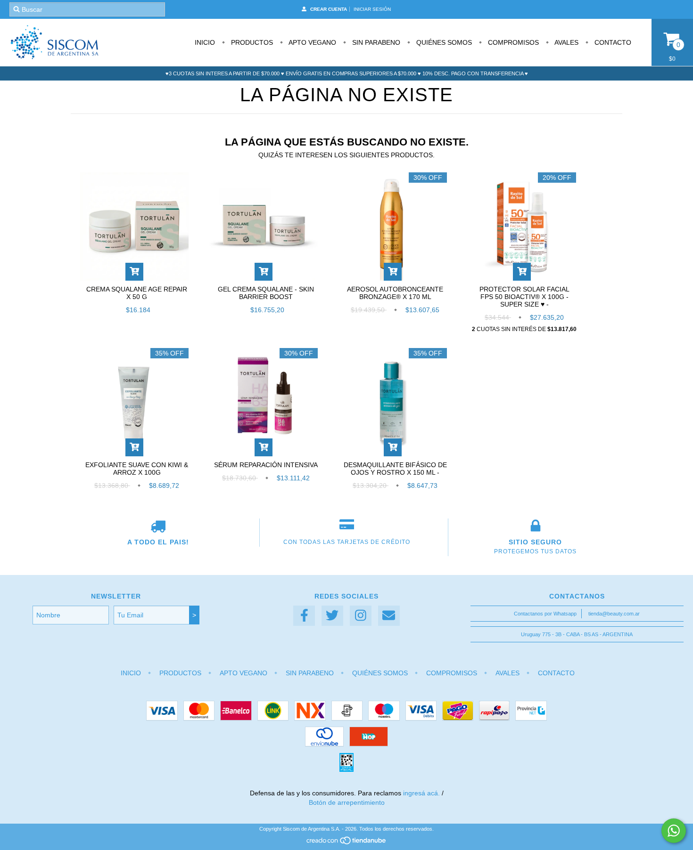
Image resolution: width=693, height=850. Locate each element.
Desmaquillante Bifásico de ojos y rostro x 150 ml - (395, 468)
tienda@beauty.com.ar (614, 613)
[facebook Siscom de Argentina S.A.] (304, 616)
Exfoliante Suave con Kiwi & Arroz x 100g (136, 468)
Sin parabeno (375, 42)
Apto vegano (311, 42)
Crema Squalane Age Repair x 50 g (136, 292)
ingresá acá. (421, 793)
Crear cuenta (328, 9)
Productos (251, 42)
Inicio (205, 42)
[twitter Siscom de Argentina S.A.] (332, 616)
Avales (565, 42)
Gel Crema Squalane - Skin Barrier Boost (266, 292)
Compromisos (512, 42)
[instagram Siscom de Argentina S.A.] (360, 616)
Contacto (612, 42)
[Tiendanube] (346, 843)
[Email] (389, 616)
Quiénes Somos (443, 42)
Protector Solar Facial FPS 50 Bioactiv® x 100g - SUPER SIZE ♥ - (524, 296)
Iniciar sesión (372, 9)
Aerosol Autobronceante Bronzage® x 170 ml (395, 292)
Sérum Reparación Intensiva (266, 465)
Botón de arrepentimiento (347, 802)
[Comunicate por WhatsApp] (673, 830)
